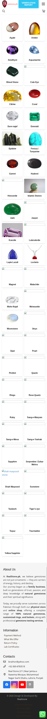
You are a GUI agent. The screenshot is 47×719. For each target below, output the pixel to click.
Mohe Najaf (12, 307)
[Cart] (44, 11)
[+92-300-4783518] (5, 666)
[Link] (10, 4)
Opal (12, 351)
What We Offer (11, 639)
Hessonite (12, 196)
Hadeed (34, 174)
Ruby (12, 417)
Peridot (12, 373)
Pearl (34, 351)
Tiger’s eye (34, 509)
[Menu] (43, 4)
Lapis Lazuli (12, 262)
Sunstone (34, 487)
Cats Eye (34, 82)
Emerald (35, 126)
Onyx (34, 329)
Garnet (12, 174)
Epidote (12, 149)
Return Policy (10, 643)
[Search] (4, 11)
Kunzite (12, 240)
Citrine (12, 104)
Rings (12, 395)
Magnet (12, 284)
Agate (12, 38)
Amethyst (12, 60)
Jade (12, 218)
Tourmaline (34, 531)
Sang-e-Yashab (34, 439)
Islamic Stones (35, 196)
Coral (34, 104)
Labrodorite (34, 240)
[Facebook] (6, 684)
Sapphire (12, 462)
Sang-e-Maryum (34, 417)
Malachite (34, 284)
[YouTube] (22, 684)
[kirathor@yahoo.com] (5, 661)
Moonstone (12, 329)
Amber (34, 38)
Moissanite (35, 307)
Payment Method (12, 635)
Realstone (22, 699)
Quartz (34, 373)
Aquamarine (34, 60)
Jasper (34, 218)
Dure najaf (12, 126)
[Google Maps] (30, 684)
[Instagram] (14, 684)
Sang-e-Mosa (12, 439)
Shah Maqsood (12, 487)
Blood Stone (12, 82)
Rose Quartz (34, 395)
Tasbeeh (12, 509)
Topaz (12, 531)
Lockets (35, 262)
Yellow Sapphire (12, 553)
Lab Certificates (11, 646)
